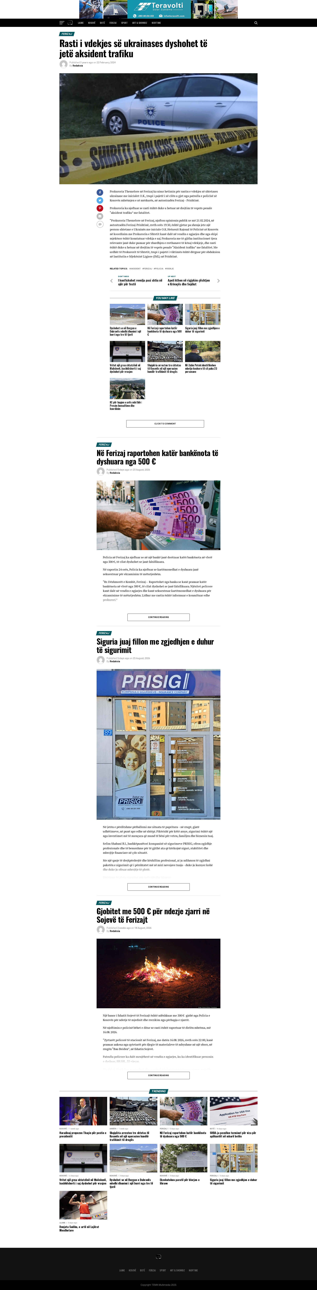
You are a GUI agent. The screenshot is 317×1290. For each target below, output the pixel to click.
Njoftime (156, 22)
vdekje (170, 269)
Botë (102, 22)
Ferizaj (113, 22)
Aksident (136, 269)
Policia (159, 269)
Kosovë (91, 22)
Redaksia (78, 65)
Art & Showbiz (139, 22)
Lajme (81, 22)
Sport (124, 22)
